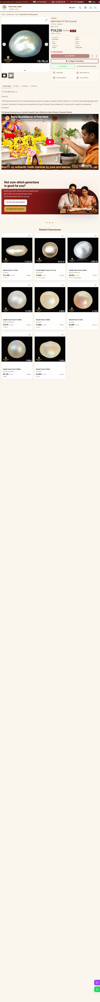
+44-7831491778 (60, 2)
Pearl (16, 14)
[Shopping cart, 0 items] (85, 7)
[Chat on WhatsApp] (97, 989)
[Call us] (97, 982)
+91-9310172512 (41, 2)
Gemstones (10, 14)
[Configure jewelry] (31, 245)
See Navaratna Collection (15, 209)
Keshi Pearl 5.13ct (76, 320)
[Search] (80, 7)
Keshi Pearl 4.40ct (43, 320)
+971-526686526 (79, 2)
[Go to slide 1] (25, 70)
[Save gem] (92, 56)
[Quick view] (31, 241)
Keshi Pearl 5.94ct (43, 369)
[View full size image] (46, 20)
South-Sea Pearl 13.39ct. (12, 320)
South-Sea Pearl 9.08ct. (12, 369)
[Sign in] (91, 8)
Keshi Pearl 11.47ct (10, 270)
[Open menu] (95, 7)
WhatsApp (63, 66)
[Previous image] (4, 44)
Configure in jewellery (76, 61)
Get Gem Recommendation (15, 202)
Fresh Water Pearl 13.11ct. (46, 270)
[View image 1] (4, 75)
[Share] (97, 56)
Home (3, 14)
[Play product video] (11, 75)
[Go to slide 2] (26, 70)
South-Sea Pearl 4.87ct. (78, 270)
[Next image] (46, 44)
